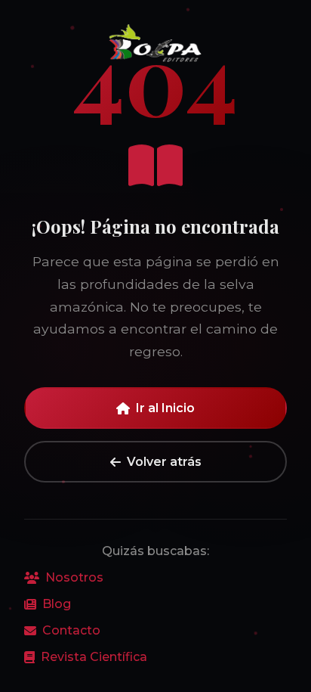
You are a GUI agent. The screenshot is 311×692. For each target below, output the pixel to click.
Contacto (71, 630)
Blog (56, 604)
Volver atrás (164, 462)
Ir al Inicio (165, 408)
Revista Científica (94, 657)
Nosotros (74, 577)
